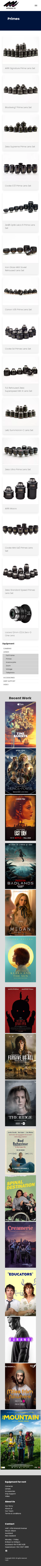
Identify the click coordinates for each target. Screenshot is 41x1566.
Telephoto (10, 672)
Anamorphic (11, 662)
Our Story (9, 1506)
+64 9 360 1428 (19, 1544)
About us (8, 1508)
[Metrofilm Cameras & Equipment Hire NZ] (11, 5)
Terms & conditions (13, 1513)
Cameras (7, 648)
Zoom (8, 665)
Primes (9, 659)
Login (7, 1560)
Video (6, 684)
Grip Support (9, 681)
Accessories (9, 677)
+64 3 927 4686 (22, 1547)
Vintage (9, 669)
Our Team (9, 1511)
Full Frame (10, 655)
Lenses (6, 652)
